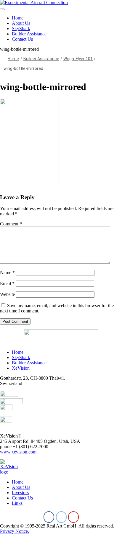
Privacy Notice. (14, 531)
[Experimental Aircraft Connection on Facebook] (49, 517)
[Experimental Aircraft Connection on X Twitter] (61, 517)
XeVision (21, 368)
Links (17, 503)
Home (17, 17)
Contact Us (22, 39)
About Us (21, 23)
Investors (20, 492)
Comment (11, 223)
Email (7, 283)
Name (7, 272)
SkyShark (21, 28)
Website (7, 294)
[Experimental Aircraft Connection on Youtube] (73, 517)
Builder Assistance (29, 33)
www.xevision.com (18, 451)
